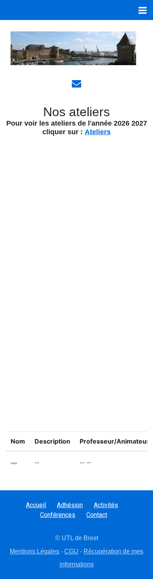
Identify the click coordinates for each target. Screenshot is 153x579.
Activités (106, 505)
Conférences (57, 515)
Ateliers (98, 132)
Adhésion (70, 505)
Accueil (36, 505)
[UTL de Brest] (73, 48)
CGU (71, 551)
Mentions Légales (34, 551)
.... (14, 461)
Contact (96, 515)
